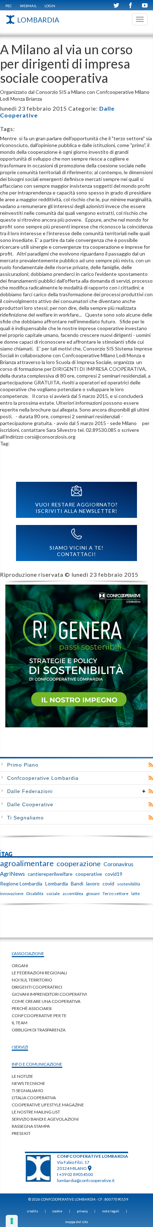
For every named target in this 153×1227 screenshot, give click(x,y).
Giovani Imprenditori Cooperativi (49, 994)
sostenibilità (128, 884)
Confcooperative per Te (39, 1015)
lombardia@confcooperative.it (86, 1180)
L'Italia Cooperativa (34, 1097)
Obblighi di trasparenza (38, 1029)
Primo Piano (22, 765)
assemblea (73, 893)
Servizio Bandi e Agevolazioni (45, 1119)
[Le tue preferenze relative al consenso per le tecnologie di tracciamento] (12, 1221)
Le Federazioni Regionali (39, 972)
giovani (93, 893)
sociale (53, 893)
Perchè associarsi (32, 1008)
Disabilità (34, 893)
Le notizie (22, 1076)
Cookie (57, 1211)
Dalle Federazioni (30, 791)
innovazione (11, 893)
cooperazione (79, 863)
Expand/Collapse (144, 791)
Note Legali (110, 1211)
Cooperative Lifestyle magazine (48, 1104)
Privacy (82, 1211)
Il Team (19, 1022)
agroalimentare (27, 863)
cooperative (88, 874)
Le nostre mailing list (36, 1112)
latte (135, 893)
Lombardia (56, 883)
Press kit (21, 1133)
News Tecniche (28, 1083)
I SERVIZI (20, 1047)
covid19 (113, 874)
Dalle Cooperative (30, 804)
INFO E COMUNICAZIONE (37, 1064)
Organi (20, 965)
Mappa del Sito (76, 1222)
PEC (8, 6)
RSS (150, 764)
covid (108, 883)
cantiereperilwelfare (50, 874)
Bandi (77, 883)
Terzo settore (115, 893)
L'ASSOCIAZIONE (28, 953)
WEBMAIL (28, 6)
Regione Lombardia (21, 883)
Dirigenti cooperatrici (37, 987)
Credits (32, 1211)
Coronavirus (118, 863)
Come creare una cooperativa (46, 1001)
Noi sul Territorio (32, 980)
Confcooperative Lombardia (43, 778)
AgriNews (12, 873)
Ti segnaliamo (27, 1090)
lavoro (93, 883)
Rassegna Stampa (31, 1126)
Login (49, 6)
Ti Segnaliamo (25, 817)
